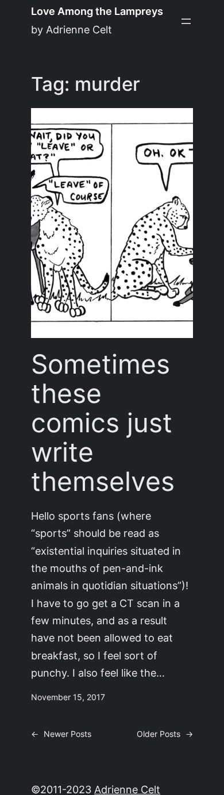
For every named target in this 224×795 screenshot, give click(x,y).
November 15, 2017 (68, 697)
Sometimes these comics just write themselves (103, 423)
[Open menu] (186, 21)
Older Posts (165, 734)
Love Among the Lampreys (97, 11)
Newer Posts (61, 734)
